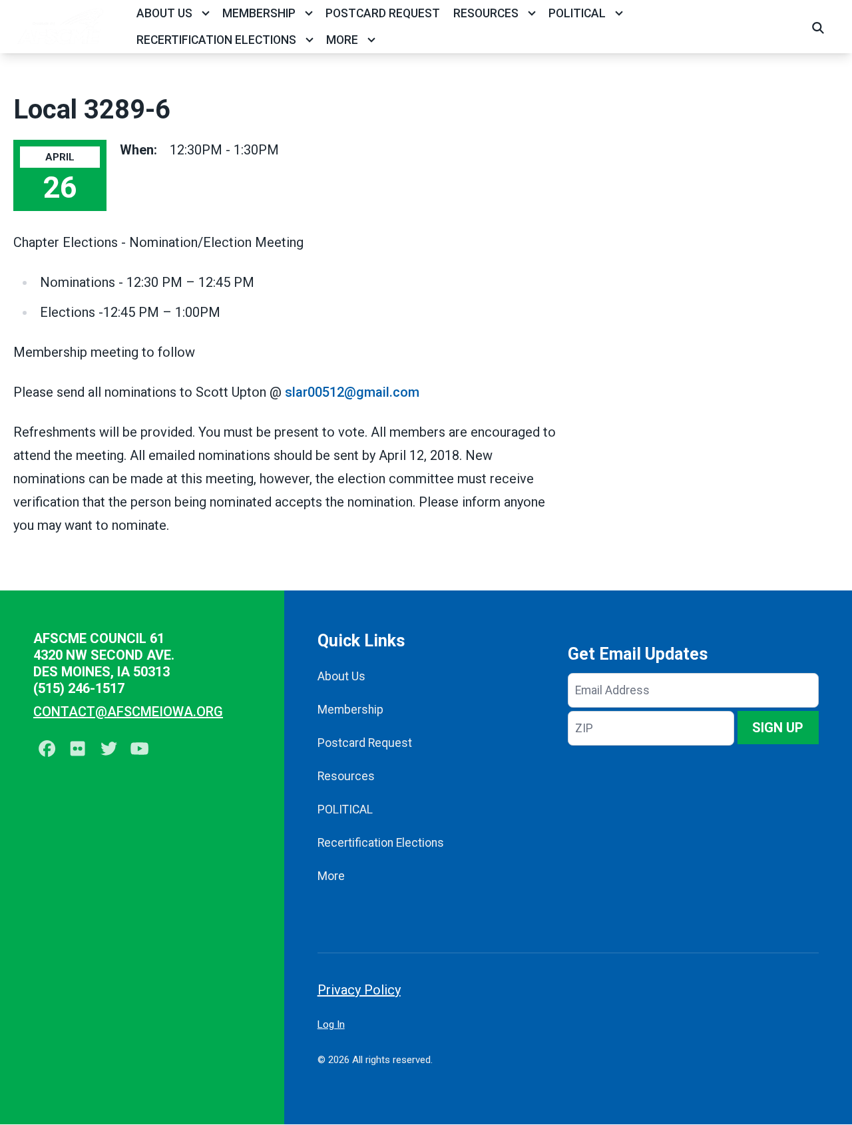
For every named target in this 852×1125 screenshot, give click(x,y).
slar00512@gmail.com (352, 392)
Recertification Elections (216, 40)
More (342, 40)
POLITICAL (577, 13)
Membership (259, 13)
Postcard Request (382, 13)
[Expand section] (205, 13)
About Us (164, 13)
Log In (331, 1024)
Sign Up (777, 728)
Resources (486, 13)
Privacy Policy (359, 990)
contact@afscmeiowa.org (128, 712)
